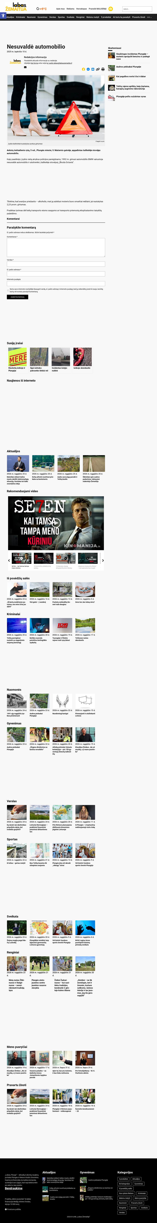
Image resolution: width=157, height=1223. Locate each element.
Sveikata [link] (12, 916)
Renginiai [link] (13, 952)
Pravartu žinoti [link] (16, 1085)
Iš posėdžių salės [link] (18, 578)
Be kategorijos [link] (124, 1184)
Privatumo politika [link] (14, 1209)
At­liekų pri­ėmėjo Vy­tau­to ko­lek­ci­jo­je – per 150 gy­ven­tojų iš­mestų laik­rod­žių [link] (62, 750)
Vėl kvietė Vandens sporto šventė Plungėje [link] (84, 864)
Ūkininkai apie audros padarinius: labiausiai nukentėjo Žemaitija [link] (91, 479)
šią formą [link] (34, 63)
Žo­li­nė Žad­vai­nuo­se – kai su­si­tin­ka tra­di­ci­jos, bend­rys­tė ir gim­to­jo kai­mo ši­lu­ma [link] (62, 985)
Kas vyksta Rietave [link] (126, 1193)
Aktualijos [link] (49, 1172)
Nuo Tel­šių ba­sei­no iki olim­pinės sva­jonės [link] (38, 864)
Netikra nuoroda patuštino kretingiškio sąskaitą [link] (38, 640)
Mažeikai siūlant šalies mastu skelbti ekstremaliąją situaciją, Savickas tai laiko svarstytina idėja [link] (18, 480)
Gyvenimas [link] (14, 723)
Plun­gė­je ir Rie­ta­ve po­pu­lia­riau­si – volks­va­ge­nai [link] (62, 1110)
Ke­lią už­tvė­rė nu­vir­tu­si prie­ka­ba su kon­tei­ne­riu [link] (43, 478)
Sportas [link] (12, 839)
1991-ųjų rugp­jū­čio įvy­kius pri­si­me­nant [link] (16, 715)
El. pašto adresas (14, 270)
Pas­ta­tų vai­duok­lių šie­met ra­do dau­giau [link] (61, 603)
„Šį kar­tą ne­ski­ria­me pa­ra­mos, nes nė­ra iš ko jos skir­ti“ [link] (16, 604)
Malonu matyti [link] (124, 1198)
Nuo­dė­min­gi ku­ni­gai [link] (60, 714)
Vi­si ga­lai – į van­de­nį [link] (38, 602)
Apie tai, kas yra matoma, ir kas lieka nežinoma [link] (62, 1072)
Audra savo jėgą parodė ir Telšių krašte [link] (67, 478)
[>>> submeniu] (151, 17)
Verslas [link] (12, 801)
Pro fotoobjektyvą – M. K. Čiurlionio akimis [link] (85, 1072)
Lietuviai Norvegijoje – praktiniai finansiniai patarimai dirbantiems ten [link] (38, 828)
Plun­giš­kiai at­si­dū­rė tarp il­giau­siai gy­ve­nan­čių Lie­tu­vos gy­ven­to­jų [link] (39, 942)
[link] (3, 15)
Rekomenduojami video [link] (22, 491)
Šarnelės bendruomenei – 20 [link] (84, 1110)
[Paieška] (147, 9)
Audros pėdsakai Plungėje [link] (36, 715)
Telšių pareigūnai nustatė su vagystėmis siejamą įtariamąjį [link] (15, 640)
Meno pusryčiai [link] (17, 1047)
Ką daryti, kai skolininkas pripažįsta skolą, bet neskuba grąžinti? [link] (16, 827)
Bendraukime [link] (13, 1188)
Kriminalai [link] (13, 614)
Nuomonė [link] (123, 1203)
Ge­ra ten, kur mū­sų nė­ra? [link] (85, 602)
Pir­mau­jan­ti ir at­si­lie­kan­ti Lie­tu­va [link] (85, 715)
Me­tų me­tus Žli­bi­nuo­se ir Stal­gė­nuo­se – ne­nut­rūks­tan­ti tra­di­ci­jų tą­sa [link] (16, 985)
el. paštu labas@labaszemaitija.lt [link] (59, 63)
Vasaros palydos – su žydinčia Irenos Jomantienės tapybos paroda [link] (38, 1074)
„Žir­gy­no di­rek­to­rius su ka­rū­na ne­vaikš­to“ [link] (38, 748)
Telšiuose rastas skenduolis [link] (81, 639)
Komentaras (12, 237)
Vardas (10, 260)
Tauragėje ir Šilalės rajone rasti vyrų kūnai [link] (61, 639)
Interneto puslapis (14, 279)
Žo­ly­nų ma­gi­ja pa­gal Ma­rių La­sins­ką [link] (16, 941)
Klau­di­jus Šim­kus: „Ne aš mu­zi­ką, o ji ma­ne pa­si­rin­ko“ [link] (85, 749)
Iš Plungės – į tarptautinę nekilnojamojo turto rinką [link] (85, 826)
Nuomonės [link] (14, 689)
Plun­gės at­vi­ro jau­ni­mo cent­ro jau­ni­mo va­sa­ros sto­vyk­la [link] (39, 984)
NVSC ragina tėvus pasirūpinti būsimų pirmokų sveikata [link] (82, 942)
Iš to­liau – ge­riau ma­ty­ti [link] (16, 863)
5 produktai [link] (123, 1179)
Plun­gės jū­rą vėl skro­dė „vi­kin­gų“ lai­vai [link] (61, 864)
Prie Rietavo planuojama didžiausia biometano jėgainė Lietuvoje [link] (62, 827)
